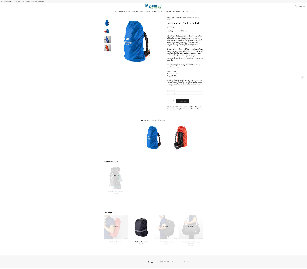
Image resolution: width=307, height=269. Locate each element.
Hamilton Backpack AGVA (166, 242)
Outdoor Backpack (191, 109)
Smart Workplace (124, 11)
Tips (192, 11)
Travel (160, 11)
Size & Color (170, 90)
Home (115, 11)
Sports (154, 11)
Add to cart (183, 101)
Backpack (173, 109)
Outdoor (147, 11)
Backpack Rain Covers (180, 17)
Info (187, 11)
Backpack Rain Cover (116, 242)
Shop (172, 17)
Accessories (176, 11)
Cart (183, 11)
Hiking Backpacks (181, 109)
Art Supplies (167, 11)
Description (145, 120)
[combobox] (185, 93)
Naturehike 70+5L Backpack (116, 191)
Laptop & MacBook (137, 11)
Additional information (159, 120)
